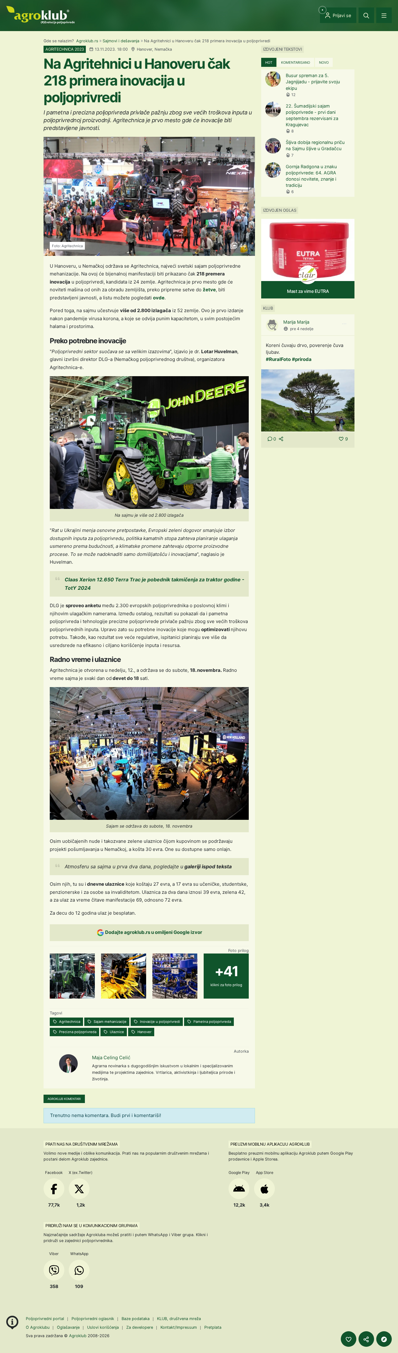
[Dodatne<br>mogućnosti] (384, 1339)
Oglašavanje (68, 1327)
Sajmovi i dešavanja (121, 41)
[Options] (344, 324)
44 (242, 245)
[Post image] (307, 400)
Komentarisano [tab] (295, 62)
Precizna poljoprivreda (77, 1032)
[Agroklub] (40, 14)
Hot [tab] (268, 62)
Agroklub (77, 1335)
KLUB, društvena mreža (179, 1318)
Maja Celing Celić (111, 1057)
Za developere (139, 1327)
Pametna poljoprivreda (211, 1021)
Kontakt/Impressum (178, 1327)
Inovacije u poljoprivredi (159, 1021)
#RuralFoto (278, 359)
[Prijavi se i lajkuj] (348, 1339)
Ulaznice (116, 1032)
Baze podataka (136, 1318)
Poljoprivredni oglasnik (93, 1318)
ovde (158, 298)
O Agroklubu (37, 1327)
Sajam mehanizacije (110, 1021)
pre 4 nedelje (301, 328)
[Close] (366, 15)
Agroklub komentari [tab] (64, 1099)
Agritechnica (69, 1021)
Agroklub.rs (87, 41)
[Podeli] (366, 1339)
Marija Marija (296, 322)
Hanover (144, 1032)
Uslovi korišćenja (103, 1327)
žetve (209, 290)
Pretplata (212, 1327)
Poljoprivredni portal (45, 1318)
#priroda (302, 359)
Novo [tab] (324, 62)
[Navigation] (384, 15)
